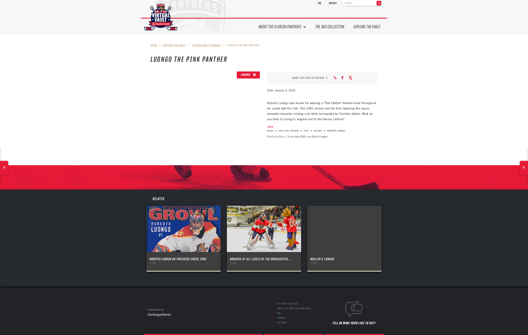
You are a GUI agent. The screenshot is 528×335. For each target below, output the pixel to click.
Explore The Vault (367, 26)
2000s (270, 130)
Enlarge (246, 74)
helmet (318, 130)
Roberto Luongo (336, 130)
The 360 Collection (329, 26)
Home (154, 45)
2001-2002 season (289, 130)
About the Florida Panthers (280, 26)
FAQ (319, 3)
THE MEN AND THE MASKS (206, 45)
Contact (333, 3)
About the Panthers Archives (294, 308)
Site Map (282, 322)
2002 (306, 130)
